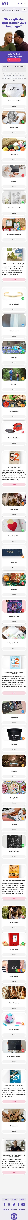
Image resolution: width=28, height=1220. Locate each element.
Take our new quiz (14, 60)
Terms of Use (6, 1209)
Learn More (17, 10)
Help (6, 1199)
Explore (14, 279)
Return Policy (22, 1209)
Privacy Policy (14, 1209)
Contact (22, 1199)
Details (14, 106)
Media (14, 1199)
